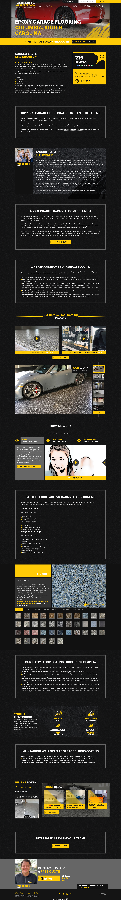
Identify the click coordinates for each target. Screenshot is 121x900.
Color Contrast (67, 899)
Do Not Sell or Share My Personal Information (29, 896)
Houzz (67, 894)
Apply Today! (61, 846)
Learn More (61, 357)
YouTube (59, 894)
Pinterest (71, 894)
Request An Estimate (29, 466)
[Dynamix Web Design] (102, 894)
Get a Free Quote (60, 242)
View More (52, 812)
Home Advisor (63, 894)
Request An (84, 41)
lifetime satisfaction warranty (73, 129)
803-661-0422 (70, 2)
